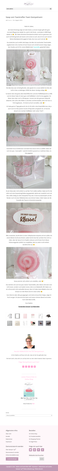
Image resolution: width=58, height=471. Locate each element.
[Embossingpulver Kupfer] (40, 324)
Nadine (10, 20)
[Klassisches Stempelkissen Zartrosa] (32, 317)
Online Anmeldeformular (12, 455)
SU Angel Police (33, 441)
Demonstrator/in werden (12, 452)
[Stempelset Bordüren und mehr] (25, 324)
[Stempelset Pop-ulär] (40, 317)
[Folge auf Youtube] (30, 449)
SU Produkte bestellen (34, 436)
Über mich (8, 433)
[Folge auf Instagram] (34, 449)
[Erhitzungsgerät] (48, 324)
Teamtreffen (36, 47)
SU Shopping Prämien (34, 439)
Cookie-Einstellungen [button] (12, 459)
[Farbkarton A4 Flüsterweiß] (17, 317)
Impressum (9, 441)
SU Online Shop (33, 433)
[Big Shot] (48, 317)
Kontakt (8, 436)
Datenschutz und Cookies (45, 466)
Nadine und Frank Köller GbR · (24, 466)
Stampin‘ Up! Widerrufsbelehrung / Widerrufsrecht (29, 469)
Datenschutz (9, 439)
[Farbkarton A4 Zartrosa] (25, 317)
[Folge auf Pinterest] (38, 449)
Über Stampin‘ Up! (11, 449)
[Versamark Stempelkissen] (32, 324)
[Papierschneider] (9, 317)
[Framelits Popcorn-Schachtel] (17, 324)
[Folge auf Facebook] (42, 449)
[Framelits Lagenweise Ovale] (9, 324)
